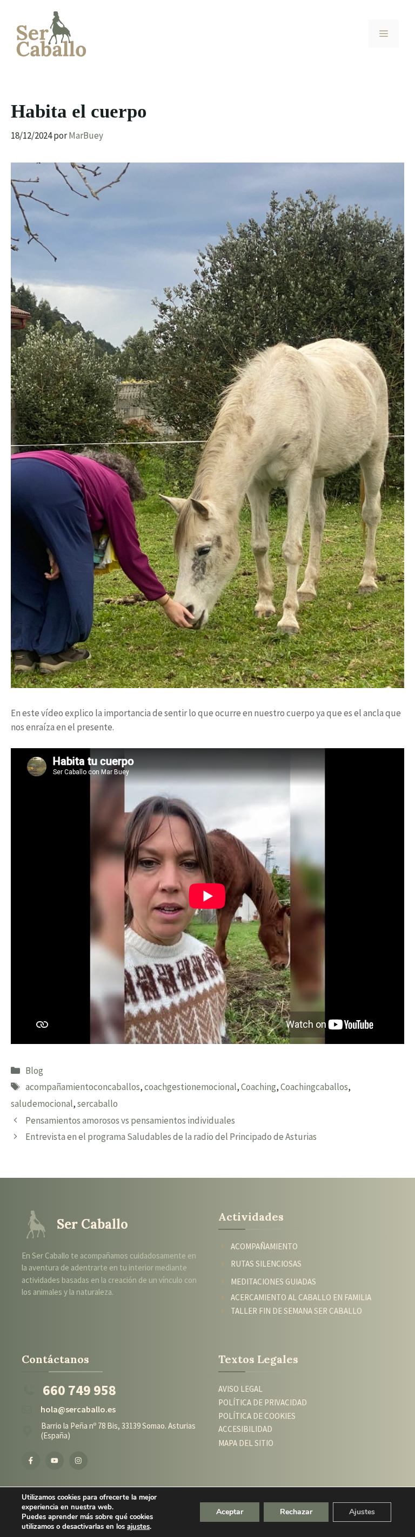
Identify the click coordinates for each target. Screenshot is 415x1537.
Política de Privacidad (262, 1403)
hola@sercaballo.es (78, 1409)
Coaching (258, 1087)
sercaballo (97, 1104)
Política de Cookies (257, 1416)
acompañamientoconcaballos (82, 1087)
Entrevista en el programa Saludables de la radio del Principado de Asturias (171, 1137)
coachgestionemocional (190, 1087)
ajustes (138, 1527)
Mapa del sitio (245, 1443)
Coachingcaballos (314, 1087)
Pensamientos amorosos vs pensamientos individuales (130, 1120)
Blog (34, 1070)
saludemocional (42, 1104)
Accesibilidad (245, 1429)
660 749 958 (79, 1390)
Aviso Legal (240, 1389)
